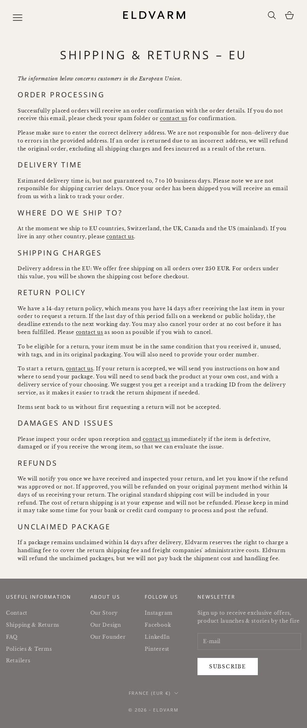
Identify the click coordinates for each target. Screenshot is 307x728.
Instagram (158, 613)
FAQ (12, 637)
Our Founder (108, 637)
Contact (17, 613)
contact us (173, 118)
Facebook (158, 625)
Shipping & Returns (32, 625)
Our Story (104, 613)
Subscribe (227, 667)
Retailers (18, 661)
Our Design (105, 625)
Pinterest (157, 649)
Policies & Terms (29, 649)
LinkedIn (157, 637)
